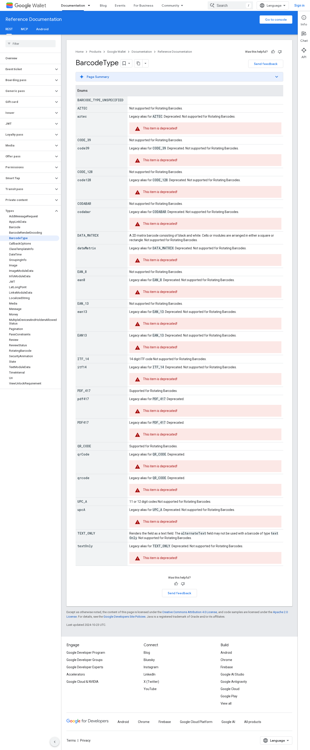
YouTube (150, 689)
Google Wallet (116, 51)
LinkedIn (149, 674)
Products (95, 51)
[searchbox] (30, 43)
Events (120, 5)
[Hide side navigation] (54, 741)
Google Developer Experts (84, 667)
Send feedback (266, 64)
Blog (103, 5)
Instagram (151, 667)
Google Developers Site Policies (124, 616)
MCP (24, 29)
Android (42, 29)
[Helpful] (273, 51)
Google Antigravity (234, 681)
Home (80, 51)
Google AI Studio (232, 674)
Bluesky (149, 660)
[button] (27, 69)
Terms (71, 740)
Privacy (85, 740)
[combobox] (230, 5)
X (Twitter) (151, 681)
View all (226, 703)
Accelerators (75, 674)
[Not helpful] (279, 51)
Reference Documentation (33, 19)
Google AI (228, 722)
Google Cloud (230, 689)
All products (252, 722)
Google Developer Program (85, 652)
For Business (143, 5)
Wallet (39, 5)
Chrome (226, 660)
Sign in (299, 5)
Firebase (227, 667)
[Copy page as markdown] (138, 63)
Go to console (276, 19)
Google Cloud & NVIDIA (82, 681)
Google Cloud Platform (196, 722)
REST (9, 29)
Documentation (73, 5)
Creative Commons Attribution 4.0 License (189, 612)
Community (170, 5)
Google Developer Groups (84, 660)
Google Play (229, 696)
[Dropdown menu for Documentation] (90, 5)
